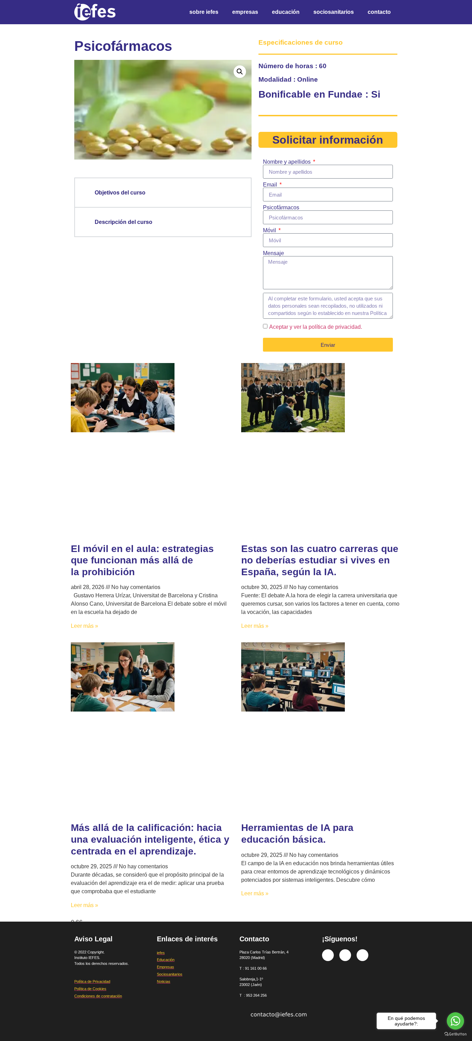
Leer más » (84, 626)
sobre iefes (203, 12)
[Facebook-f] (328, 955)
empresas (245, 12)
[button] (240, 71)
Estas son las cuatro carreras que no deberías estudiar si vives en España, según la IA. (319, 560)
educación (286, 12)
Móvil (270, 230)
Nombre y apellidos (287, 162)
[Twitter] (345, 955)
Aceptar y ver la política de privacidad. (315, 327)
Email (271, 185)
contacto (379, 12)
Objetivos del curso (120, 193)
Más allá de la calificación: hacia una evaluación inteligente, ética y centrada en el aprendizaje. (150, 839)
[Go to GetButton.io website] (455, 1034)
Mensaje (273, 253)
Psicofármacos (281, 207)
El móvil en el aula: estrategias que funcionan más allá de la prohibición (142, 560)
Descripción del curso (123, 222)
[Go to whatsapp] (455, 1021)
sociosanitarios (333, 12)
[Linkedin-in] (362, 955)
